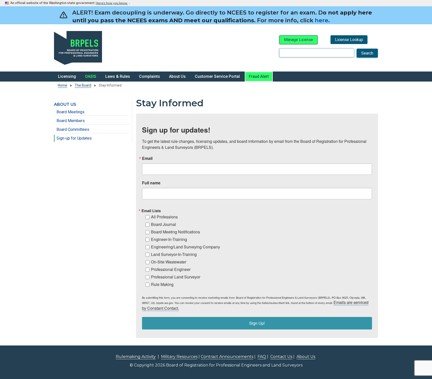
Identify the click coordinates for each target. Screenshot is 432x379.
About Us (177, 76)
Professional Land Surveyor (175, 277)
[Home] (105, 48)
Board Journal (163, 224)
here (321, 20)
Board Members (70, 120)
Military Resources (179, 356)
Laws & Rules (117, 76)
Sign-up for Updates (74, 138)
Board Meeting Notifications (175, 232)
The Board (83, 85)
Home (62, 85)
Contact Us (281, 356)
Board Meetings (70, 112)
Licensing (67, 76)
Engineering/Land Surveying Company (185, 247)
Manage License (298, 39)
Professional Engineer (170, 269)
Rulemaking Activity (136, 356)
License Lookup (349, 39)
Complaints (149, 76)
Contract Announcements (227, 356)
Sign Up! (257, 323)
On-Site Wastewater (168, 262)
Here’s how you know (112, 3)
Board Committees (72, 129)
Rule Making (162, 284)
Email (147, 158)
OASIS (90, 76)
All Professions (164, 217)
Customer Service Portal (217, 76)
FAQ (262, 356)
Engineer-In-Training (169, 239)
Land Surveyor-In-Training (174, 254)
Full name (151, 183)
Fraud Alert (259, 76)
